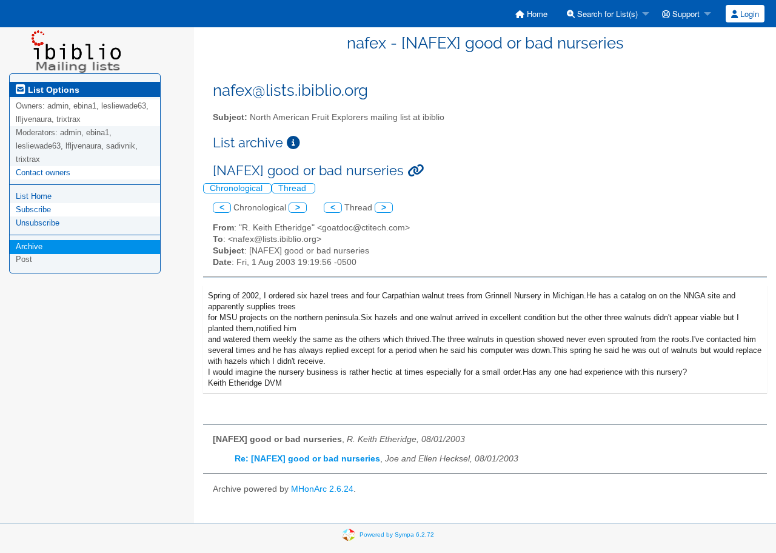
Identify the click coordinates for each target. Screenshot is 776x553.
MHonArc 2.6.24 (322, 489)
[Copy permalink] (415, 170)
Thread (293, 188)
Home (535, 13)
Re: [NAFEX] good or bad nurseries (307, 458)
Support (685, 13)
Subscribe (33, 209)
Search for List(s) (606, 13)
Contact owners (43, 172)
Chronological (237, 188)
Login (748, 13)
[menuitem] (531, 13)
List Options (52, 90)
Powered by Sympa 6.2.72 (397, 534)
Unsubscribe (37, 222)
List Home (34, 196)
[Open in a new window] (293, 142)
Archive (29, 246)
